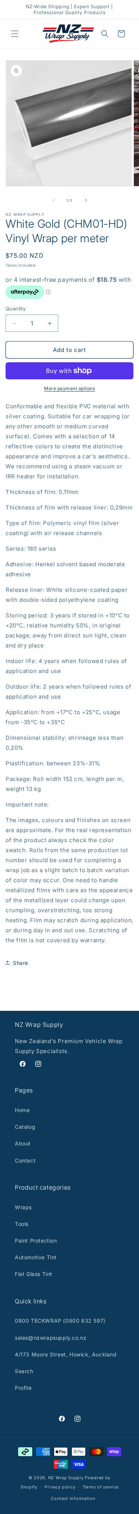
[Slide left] (53, 200)
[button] (15, 34)
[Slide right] (86, 200)
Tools (22, 1224)
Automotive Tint (36, 1257)
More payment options (69, 388)
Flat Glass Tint (33, 1274)
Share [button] (20, 963)
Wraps (23, 1207)
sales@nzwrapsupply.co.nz (50, 1338)
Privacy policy (59, 1487)
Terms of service (101, 1487)
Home (22, 1110)
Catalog (25, 1127)
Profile (23, 1388)
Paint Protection (36, 1240)
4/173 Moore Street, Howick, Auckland (66, 1354)
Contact (25, 1160)
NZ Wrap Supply (66, 1477)
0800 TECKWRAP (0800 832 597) (60, 1320)
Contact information (73, 1498)
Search (24, 1371)
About (23, 1143)
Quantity (16, 308)
